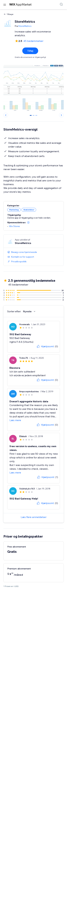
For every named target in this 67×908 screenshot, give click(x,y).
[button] (28, 222)
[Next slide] (61, 115)
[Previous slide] (5, 115)
